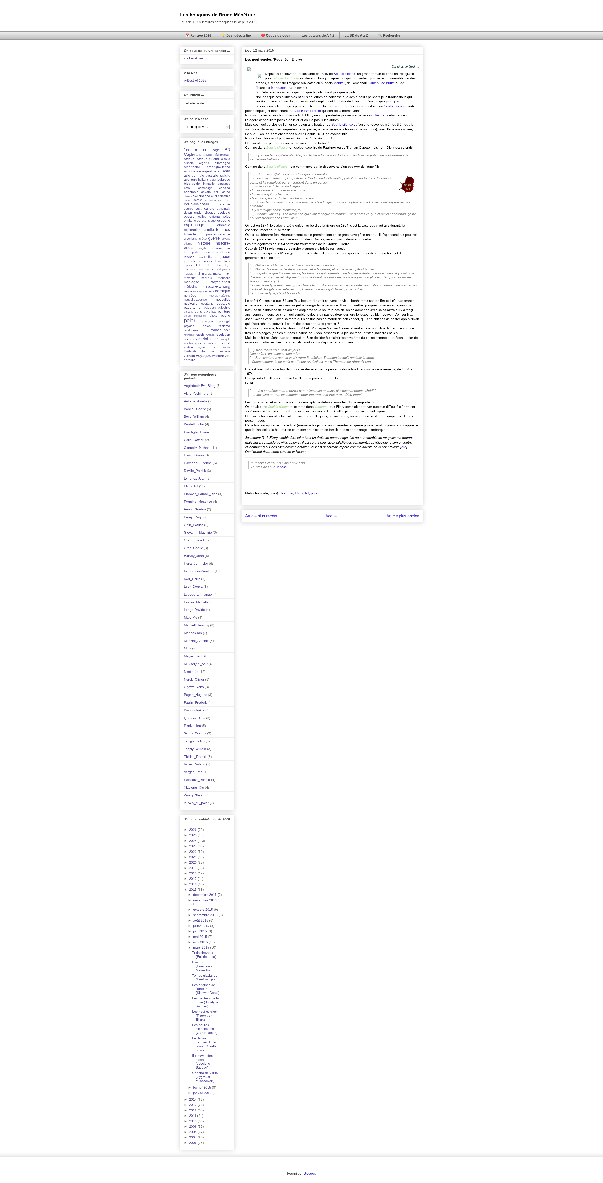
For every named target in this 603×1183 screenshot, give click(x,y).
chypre (188, 196)
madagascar (223, 269)
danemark (223, 208)
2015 (193, 889)
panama (188, 311)
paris (198, 311)
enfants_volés (219, 216)
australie (211, 175)
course (188, 208)
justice (208, 261)
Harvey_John (194, 556)
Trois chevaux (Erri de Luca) (204, 955)
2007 (193, 1137)
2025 (193, 835)
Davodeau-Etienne (198, 463)
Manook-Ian (193, 633)
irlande (225, 252)
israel (202, 257)
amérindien (192, 167)
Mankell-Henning (196, 625)
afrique (189, 159)
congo (187, 200)
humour (216, 248)
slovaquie (224, 339)
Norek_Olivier (194, 679)
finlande (190, 234)
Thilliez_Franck (195, 757)
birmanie (209, 183)
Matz (187, 648)
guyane (226, 238)
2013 (193, 1105)
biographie (192, 183)
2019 (193, 868)
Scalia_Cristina (195, 733)
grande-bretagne (217, 234)
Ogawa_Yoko (194, 687)
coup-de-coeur (196, 204)
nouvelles (223, 299)
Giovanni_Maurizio (198, 532)
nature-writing (218, 286)
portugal (224, 321)
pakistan (210, 307)
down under (193, 212)
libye (227, 265)
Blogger (309, 1173)
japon (225, 256)
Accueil (332, 516)
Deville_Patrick (195, 471)
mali (197, 273)
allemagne (222, 163)
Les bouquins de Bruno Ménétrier (217, 14)
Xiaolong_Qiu (194, 787)
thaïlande (190, 351)
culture (209, 208)
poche (225, 315)
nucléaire (191, 303)
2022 (193, 851)
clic (403, 447)
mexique (190, 278)
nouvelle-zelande (195, 299)
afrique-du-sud (208, 159)
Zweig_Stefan (194, 795)
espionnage (194, 225)
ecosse (189, 216)
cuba (199, 208)
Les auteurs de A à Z (318, 35)
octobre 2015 (203, 909)
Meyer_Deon (193, 656)
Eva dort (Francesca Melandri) (202, 966)
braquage (224, 183)
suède (188, 347)
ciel (195, 196)
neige (188, 291)
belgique (223, 179)
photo (213, 315)
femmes (223, 229)
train (213, 351)
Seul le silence (344, 74)
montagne (191, 282)
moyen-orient (220, 282)
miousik (206, 278)
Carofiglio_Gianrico (198, 432)
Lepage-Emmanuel (198, 594)
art (220, 171)
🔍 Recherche (389, 35)
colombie (224, 196)
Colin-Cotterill (194, 440)
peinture (224, 311)
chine (226, 192)
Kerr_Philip (192, 579)
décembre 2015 (205, 895)
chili (216, 192)
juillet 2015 (201, 926)
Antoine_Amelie (195, 401)
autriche (224, 175)
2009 (193, 1126)
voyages (203, 355)
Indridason (279, 88)
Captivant (192, 154)
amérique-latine (218, 167)
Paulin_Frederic (196, 702)
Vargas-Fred (193, 772)
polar (314, 493)
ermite (188, 220)
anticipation (192, 171)
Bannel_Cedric (195, 409)
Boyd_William (194, 416)
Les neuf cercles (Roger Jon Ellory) (204, 1015)
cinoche (204, 196)
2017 (193, 879)
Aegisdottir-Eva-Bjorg (200, 386)
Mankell (339, 83)
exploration (192, 230)
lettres (200, 265)
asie (226, 171)
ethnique (223, 225)
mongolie (224, 278)
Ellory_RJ (302, 493)
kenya (218, 261)
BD (227, 149)
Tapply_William (195, 749)
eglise (202, 216)
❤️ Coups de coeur (276, 35)
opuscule (223, 303)
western (218, 356)
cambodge (205, 188)
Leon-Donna (193, 586)
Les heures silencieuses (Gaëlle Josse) (204, 1029)
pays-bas (210, 311)
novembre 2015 (205, 900)
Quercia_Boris (194, 718)
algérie (204, 163)
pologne (207, 321)
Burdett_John (194, 424)
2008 (193, 1132)
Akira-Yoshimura (196, 393)
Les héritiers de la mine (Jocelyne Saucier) (205, 1002)
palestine (224, 307)
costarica (210, 200)
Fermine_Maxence (198, 501)
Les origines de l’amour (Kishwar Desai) (205, 989)
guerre (214, 238)
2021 (193, 857)
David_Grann (194, 455)
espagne (223, 220)
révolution (223, 334)
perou (187, 315)
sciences (190, 339)
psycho (189, 326)
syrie (201, 347)
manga (206, 273)
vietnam (189, 356)
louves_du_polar (196, 803)
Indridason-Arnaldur (199, 571)
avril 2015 (201, 942)
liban (219, 265)
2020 (193, 862)
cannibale (191, 192)
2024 (193, 841)
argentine (209, 171)
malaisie (188, 273)
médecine (190, 286)
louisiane (190, 269)
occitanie (207, 303)
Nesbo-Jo (191, 671)
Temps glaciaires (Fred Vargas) (204, 977)
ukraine (225, 351)
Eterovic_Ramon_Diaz (200, 494)
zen (227, 356)
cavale (206, 192)
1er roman (195, 149)
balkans (203, 179)
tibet (203, 351)
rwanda (210, 334)
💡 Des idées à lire (236, 35)
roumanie (189, 334)
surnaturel (222, 343)
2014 (193, 1099)
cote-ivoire (224, 200)
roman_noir (220, 330)
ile (228, 248)
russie (200, 334)
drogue (210, 212)
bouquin (287, 493)
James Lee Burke (382, 83)
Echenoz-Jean (194, 478)
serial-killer (208, 339)
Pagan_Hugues (195, 695)
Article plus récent (261, 516)
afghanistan (222, 154)
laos (227, 261)
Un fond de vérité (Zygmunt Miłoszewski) (205, 1077)
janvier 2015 (202, 1093)
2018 (193, 873)
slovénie (188, 343)
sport (198, 343)
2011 (193, 1116)
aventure (190, 179)
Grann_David (194, 540)
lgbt (210, 265)
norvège (190, 295)
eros (197, 220)
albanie (189, 163)
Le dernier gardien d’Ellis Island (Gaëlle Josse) (204, 1044)
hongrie (202, 248)
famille (208, 229)
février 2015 (202, 1087)
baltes (213, 179)
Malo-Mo (190, 617)
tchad (213, 347)
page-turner (193, 307)
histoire (203, 243)
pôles (207, 326)
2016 (193, 884)
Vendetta (381, 115)
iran (215, 252)
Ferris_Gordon (195, 509)
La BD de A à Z (356, 35)
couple (225, 204)
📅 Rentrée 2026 (198, 35)
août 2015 (201, 920)
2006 (193, 1143)
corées (198, 200)
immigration (192, 252)
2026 (193, 830)
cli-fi (214, 196)
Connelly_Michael (197, 447)
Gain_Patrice (193, 525)
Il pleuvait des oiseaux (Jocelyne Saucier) (202, 1061)
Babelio (281, 467)
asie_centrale (194, 175)
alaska (225, 159)
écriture (189, 360)
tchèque (225, 347)
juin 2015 (200, 931)
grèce (203, 238)
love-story (206, 269)
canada (224, 188)
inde (207, 252)
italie (212, 256)
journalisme (192, 261)
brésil (187, 188)
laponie (189, 265)
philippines (200, 315)
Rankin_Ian (192, 725)
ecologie (224, 212)
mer (226, 273)
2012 (193, 1110)
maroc (217, 273)
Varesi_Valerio (194, 764)
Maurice (207, 154)
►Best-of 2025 (195, 80)
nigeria (209, 291)
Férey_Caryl (193, 517)
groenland (190, 238)
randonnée (191, 330)
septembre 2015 (206, 915)
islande (189, 257)
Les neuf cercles (307, 111)
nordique (222, 291)
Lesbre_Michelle (196, 602)
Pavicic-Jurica (194, 710)
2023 (193, 846)
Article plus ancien (403, 516)
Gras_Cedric (193, 548)
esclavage (209, 220)
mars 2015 (201, 947)
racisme (224, 326)
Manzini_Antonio (196, 641)
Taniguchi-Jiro (194, 741)
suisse (208, 343)
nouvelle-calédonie (219, 295)
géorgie (188, 243)
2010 (193, 1121)
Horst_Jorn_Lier (196, 563)
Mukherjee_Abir (196, 664)
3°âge (215, 150)
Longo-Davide (194, 610)
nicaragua (198, 291)
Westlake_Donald (197, 780)
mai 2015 (200, 936)
